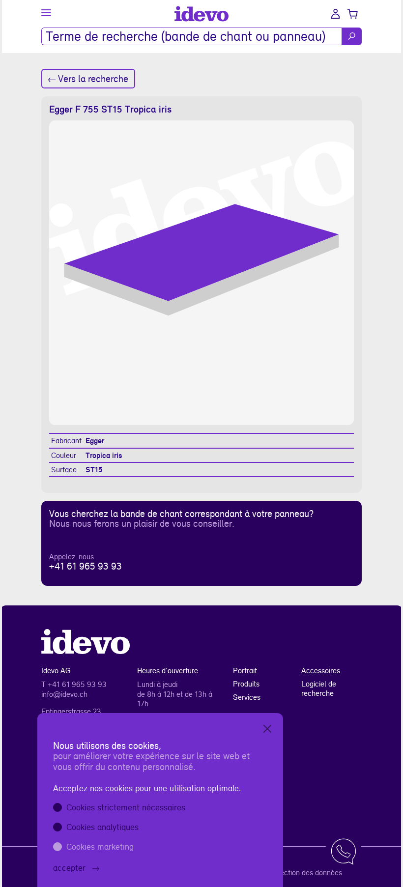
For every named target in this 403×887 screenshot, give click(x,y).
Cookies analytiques (102, 827)
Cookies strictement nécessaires (125, 807)
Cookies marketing (100, 846)
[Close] (267, 729)
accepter (69, 867)
